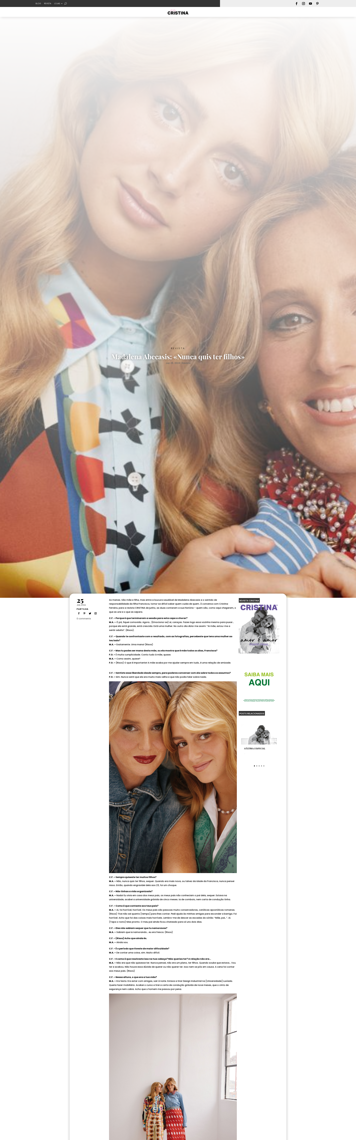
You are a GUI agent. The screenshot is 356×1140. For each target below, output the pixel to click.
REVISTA (47, 4)
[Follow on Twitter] (90, 613)
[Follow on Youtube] (310, 4)
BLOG (38, 4)
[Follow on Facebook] (297, 4)
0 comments (84, 618)
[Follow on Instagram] (303, 4)
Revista (178, 348)
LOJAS (57, 4)
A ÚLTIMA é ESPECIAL (254, 748)
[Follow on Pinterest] (317, 4)
